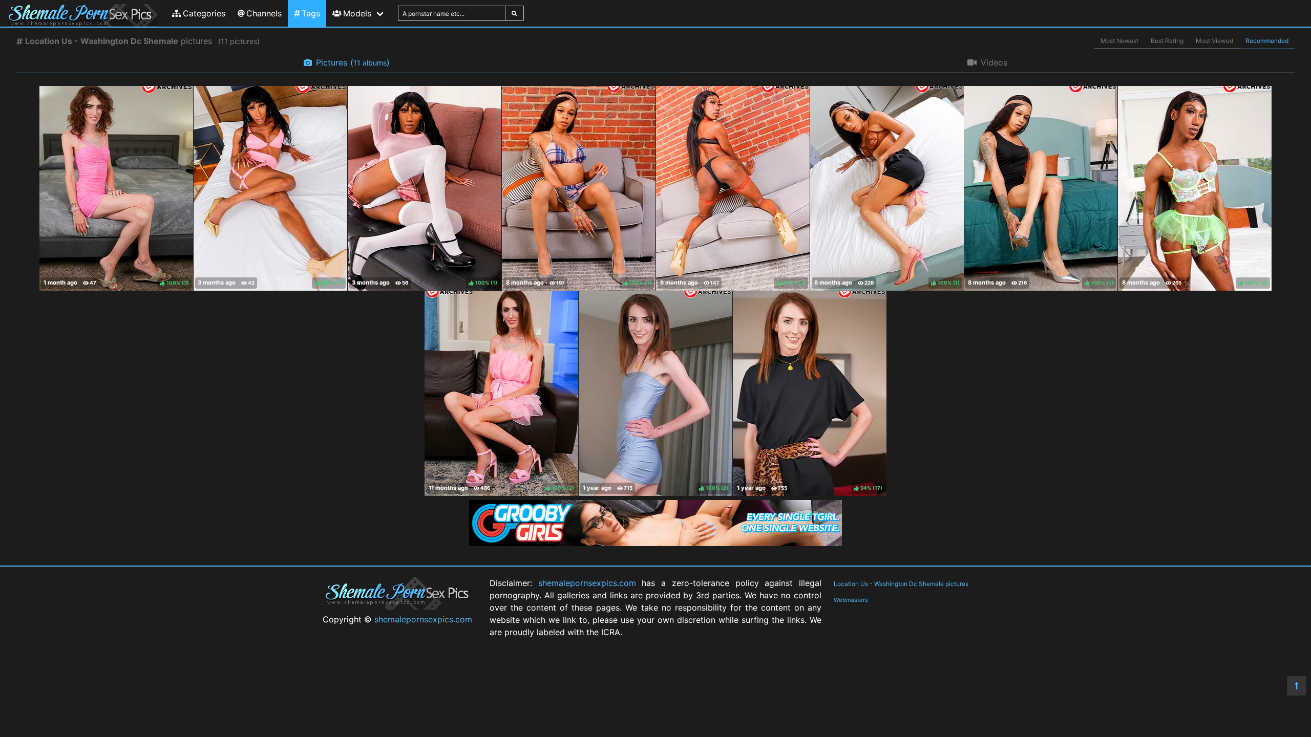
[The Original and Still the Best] (655, 543)
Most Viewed (1214, 41)
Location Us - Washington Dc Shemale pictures (901, 584)
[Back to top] (1296, 686)
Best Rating (1167, 41)
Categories (204, 13)
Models (357, 13)
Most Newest (1119, 41)
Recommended (1266, 41)
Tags (311, 13)
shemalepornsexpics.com (423, 619)
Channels (264, 13)
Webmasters (851, 599)
